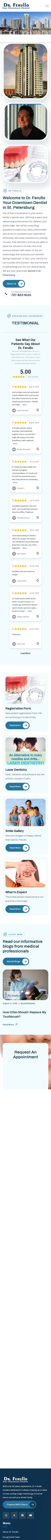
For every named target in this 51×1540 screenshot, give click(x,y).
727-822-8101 (21, 295)
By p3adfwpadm (28, 1003)
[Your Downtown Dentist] (16, 5)
